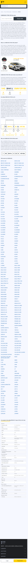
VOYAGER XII (18, 341)
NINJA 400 (3, 292)
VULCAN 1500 (4, 343)
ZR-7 (2, 389)
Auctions (3, 551)
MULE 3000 (17, 267)
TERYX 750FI (4, 330)
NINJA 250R (3, 290)
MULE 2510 (3, 267)
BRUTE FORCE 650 (5, 165)
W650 (2, 360)
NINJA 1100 (17, 287)
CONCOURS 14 (18, 167)
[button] (4, 6)
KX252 (2, 243)
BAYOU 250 (3, 160)
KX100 (16, 236)
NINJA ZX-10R (4, 305)
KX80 (16, 247)
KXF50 (16, 249)
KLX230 (16, 218)
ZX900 (16, 411)
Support (3, 556)
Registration (20, 560)
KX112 (2, 238)
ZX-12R (2, 397)
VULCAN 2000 (18, 345)
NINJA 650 (17, 296)
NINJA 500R (3, 294)
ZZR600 (16, 413)
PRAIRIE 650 (4, 323)
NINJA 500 (17, 292)
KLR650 (16, 207)
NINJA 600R (3, 296)
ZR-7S (16, 389)
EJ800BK (17, 172)
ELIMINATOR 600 (5, 178)
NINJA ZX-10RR (18, 305)
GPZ (16, 192)
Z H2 (2, 362)
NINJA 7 (16, 298)
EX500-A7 (3, 192)
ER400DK (17, 183)
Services (3, 553)
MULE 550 (17, 272)
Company (3, 548)
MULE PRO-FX (4, 281)
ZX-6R (16, 397)
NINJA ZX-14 (4, 310)
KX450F (3, 245)
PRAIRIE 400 (17, 321)
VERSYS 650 (4, 336)
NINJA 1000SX (4, 287)
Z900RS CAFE (18, 375)
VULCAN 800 (4, 350)
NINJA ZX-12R (18, 307)
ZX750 (16, 409)
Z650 (16, 366)
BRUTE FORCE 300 (5, 163)
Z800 (16, 371)
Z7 (15, 369)
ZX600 (16, 406)
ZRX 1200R (17, 395)
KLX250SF (17, 225)
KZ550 (2, 258)
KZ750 (16, 261)
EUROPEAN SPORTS (19, 185)
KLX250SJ (3, 227)
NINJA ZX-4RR (18, 312)
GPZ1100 (3, 194)
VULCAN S (17, 354)
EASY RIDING (18, 169)
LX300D (16, 263)
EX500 (2, 189)
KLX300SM (17, 229)
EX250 (2, 187)
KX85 (2, 249)
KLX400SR (17, 232)
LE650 (2, 263)
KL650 (16, 205)
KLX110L (3, 212)
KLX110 (16, 209)
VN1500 (3, 338)
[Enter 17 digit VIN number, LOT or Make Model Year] (25, 6)
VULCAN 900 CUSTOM (6, 354)
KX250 (2, 241)
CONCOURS (4, 167)
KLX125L (17, 214)
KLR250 (3, 207)
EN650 (16, 181)
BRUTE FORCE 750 (19, 165)
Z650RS (3, 369)
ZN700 (16, 386)
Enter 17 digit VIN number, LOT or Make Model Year (17, 6)
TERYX (16, 327)
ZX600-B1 (3, 409)
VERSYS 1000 (18, 334)
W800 (16, 360)
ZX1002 (16, 402)
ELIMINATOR (4, 176)
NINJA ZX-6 (3, 314)
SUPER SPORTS (5, 327)
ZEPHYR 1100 (4, 377)
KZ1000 (2, 252)
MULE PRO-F (18, 278)
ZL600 (16, 382)
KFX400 (3, 198)
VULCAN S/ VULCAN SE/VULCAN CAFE (5, 357)
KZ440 (16, 256)
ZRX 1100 (3, 395)
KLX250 (16, 223)
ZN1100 (16, 384)
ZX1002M (3, 404)
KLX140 (2, 216)
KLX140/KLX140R (19, 216)
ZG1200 (16, 380)
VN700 (16, 338)
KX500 (16, 245)
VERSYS (3, 334)
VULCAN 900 (4, 352)
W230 (16, 356)
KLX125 (2, 214)
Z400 (16, 364)
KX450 (16, 243)
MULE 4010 (3, 272)
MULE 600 (3, 274)
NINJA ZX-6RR (4, 316)
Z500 (2, 366)
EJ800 (2, 172)
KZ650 (16, 258)
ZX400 (2, 406)
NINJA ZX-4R (4, 312)
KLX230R (3, 223)
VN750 (2, 341)
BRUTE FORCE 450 (19, 163)
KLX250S (3, 225)
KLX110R (17, 212)
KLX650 (16, 234)
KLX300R (3, 229)
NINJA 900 (3, 301)
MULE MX (3, 276)
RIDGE (2, 325)
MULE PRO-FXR (18, 281)
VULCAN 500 (4, 347)
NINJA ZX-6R (18, 314)
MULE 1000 (17, 265)
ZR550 (16, 391)
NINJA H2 (3, 303)
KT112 (2, 236)
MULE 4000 (17, 270)
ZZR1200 (3, 413)
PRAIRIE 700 (17, 323)
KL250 (16, 203)
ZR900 (16, 393)
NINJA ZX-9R (18, 316)
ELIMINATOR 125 (19, 176)
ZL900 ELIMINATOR (5, 384)
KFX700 (16, 201)
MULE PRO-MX (18, 283)
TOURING (17, 332)
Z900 (2, 373)
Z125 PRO (3, 364)
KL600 (2, 205)
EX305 (16, 187)
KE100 (16, 196)
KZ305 (16, 254)
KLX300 (16, 227)
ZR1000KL (3, 391)
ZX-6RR (3, 400)
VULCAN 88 (17, 350)
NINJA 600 (17, 294)
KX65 (2, 247)
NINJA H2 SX (17, 303)
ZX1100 (16, 404)
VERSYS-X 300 (18, 336)
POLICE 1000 (4, 318)
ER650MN (3, 185)
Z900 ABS (17, 373)
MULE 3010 (3, 270)
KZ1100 (16, 252)
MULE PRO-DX (18, 276)
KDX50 (2, 196)
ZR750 (2, 393)
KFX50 (2, 201)
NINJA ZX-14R (18, 310)
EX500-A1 (17, 189)
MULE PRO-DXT (4, 278)
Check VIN (20, 18)
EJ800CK (3, 174)
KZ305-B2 (3, 256)
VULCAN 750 (18, 347)
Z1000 (16, 362)
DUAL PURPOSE (5, 169)
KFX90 (2, 203)
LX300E (2, 265)
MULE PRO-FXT (4, 283)
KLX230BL (17, 221)
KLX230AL (3, 221)
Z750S (2, 371)
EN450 (16, 178)
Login (7, 560)
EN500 (2, 181)
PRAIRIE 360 (4, 321)
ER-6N (2, 183)
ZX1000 (2, 402)
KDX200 (16, 194)
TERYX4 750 (4, 332)
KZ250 (2, 254)
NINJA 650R (3, 298)
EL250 (16, 174)
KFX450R (17, 198)
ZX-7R (16, 400)
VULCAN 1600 (18, 343)
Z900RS (3, 375)
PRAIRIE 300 (17, 318)
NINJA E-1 (17, 301)
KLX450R (3, 234)
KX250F (16, 241)
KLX (2, 209)
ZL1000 (2, 382)
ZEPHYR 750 (18, 377)
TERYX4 (16, 330)
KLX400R (3, 232)
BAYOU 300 (17, 160)
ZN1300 (3, 386)
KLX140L (3, 218)
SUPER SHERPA (18, 325)
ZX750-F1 (3, 411)
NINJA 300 (17, 290)
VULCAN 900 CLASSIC (20, 352)
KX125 (16, 238)
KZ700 (2, 261)
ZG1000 (3, 380)
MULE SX (3, 285)
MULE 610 (17, 274)
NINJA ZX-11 (4, 307)
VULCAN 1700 (4, 345)
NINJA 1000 (17, 285)
